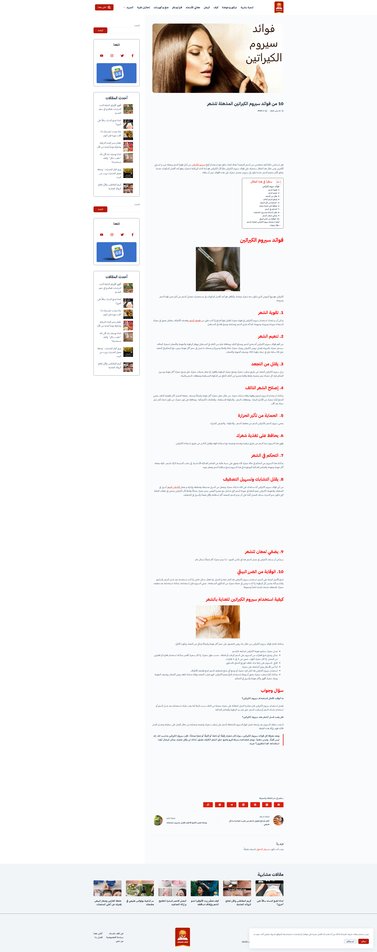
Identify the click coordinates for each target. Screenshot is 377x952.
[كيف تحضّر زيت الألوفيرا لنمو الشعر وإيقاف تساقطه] (205, 888)
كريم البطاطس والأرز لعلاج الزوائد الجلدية (238, 902)
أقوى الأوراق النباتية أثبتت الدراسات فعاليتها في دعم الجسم (110, 109)
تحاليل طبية (143, 7)
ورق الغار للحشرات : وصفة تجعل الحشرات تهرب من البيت (109, 173)
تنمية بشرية (247, 7)
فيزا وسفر (177, 7)
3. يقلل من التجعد (272, 196)
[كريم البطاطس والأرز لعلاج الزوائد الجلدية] (128, 188)
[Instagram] (112, 56)
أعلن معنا (102, 7)
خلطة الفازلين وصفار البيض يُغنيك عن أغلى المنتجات (107, 902)
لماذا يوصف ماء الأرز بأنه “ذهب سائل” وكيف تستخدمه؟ (110, 158)
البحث (137, 25)
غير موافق (350, 941)
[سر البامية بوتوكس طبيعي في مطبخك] (140, 888)
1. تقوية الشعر (273, 189)
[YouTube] (101, 56)
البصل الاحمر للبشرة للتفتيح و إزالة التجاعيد (172, 902)
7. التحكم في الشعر (272, 209)
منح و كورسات (161, 7)
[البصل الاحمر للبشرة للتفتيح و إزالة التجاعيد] (172, 888)
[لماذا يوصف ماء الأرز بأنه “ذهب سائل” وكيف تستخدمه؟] (128, 158)
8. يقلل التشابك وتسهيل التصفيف (266, 212)
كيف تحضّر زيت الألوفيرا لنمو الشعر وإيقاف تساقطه (205, 902)
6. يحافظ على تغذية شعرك (269, 205)
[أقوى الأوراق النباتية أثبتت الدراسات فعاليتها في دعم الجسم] (128, 109)
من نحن (119, 941)
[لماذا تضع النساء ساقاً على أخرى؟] (128, 124)
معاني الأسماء (193, 7)
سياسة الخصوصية (114, 937)
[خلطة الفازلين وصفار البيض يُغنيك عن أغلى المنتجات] (107, 888)
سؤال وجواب (274, 225)
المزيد (129, 7)
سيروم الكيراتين (198, 164)
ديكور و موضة (229, 7)
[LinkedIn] (243, 804)
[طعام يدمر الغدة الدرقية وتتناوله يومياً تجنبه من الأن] (128, 146)
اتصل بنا (99, 937)
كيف (216, 7)
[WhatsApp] (220, 804)
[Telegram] (231, 804)
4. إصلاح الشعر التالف (271, 199)
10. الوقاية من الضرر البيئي (269, 218)
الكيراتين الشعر (173, 487)
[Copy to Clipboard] (208, 804)
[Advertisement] (217, 138)
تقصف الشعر (195, 320)
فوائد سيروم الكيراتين (270, 186)
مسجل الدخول (263, 849)
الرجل (207, 7)
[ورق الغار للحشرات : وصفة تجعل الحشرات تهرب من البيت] (128, 173)
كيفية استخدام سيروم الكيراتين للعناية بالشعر (263, 222)
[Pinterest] (255, 804)
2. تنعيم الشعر (273, 193)
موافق (363, 941)
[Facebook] (278, 804)
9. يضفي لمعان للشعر (271, 215)
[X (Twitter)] (267, 804)
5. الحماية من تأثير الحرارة (269, 202)
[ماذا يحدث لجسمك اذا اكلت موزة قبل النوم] (128, 135)
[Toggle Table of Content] (277, 182)
